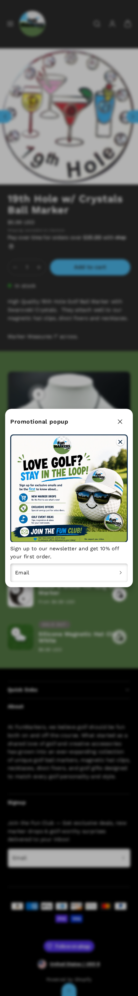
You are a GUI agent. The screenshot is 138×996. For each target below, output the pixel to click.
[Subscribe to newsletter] (121, 572)
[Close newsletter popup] (120, 421)
